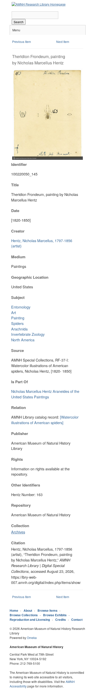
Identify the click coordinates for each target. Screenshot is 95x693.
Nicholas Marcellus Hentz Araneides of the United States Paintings (45, 394)
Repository (21, 505)
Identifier (19, 164)
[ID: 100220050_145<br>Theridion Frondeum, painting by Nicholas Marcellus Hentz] (47, 158)
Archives (18, 531)
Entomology (20, 307)
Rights (17, 459)
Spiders (17, 323)
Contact (77, 619)
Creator (18, 231)
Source (17, 350)
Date (15, 210)
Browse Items (47, 610)
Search (19, 22)
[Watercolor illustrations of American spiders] (45, 419)
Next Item (62, 41)
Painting (17, 317)
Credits (60, 619)
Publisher (19, 433)
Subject (18, 297)
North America (22, 339)
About (28, 610)
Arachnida (19, 328)
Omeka (32, 637)
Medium (18, 257)
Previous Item (21, 41)
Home (14, 610)
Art (13, 312)
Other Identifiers (25, 485)
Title (15, 185)
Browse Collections (24, 615)
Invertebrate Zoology (28, 334)
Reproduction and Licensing (30, 619)
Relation (18, 407)
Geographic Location (29, 277)
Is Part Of (19, 381)
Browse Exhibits (55, 615)
